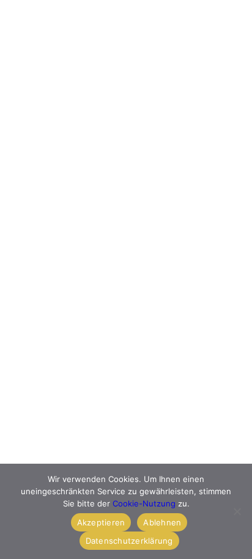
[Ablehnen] (237, 511)
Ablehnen (162, 522)
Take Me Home (55, 321)
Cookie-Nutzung (144, 503)
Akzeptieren (101, 522)
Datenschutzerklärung (129, 541)
